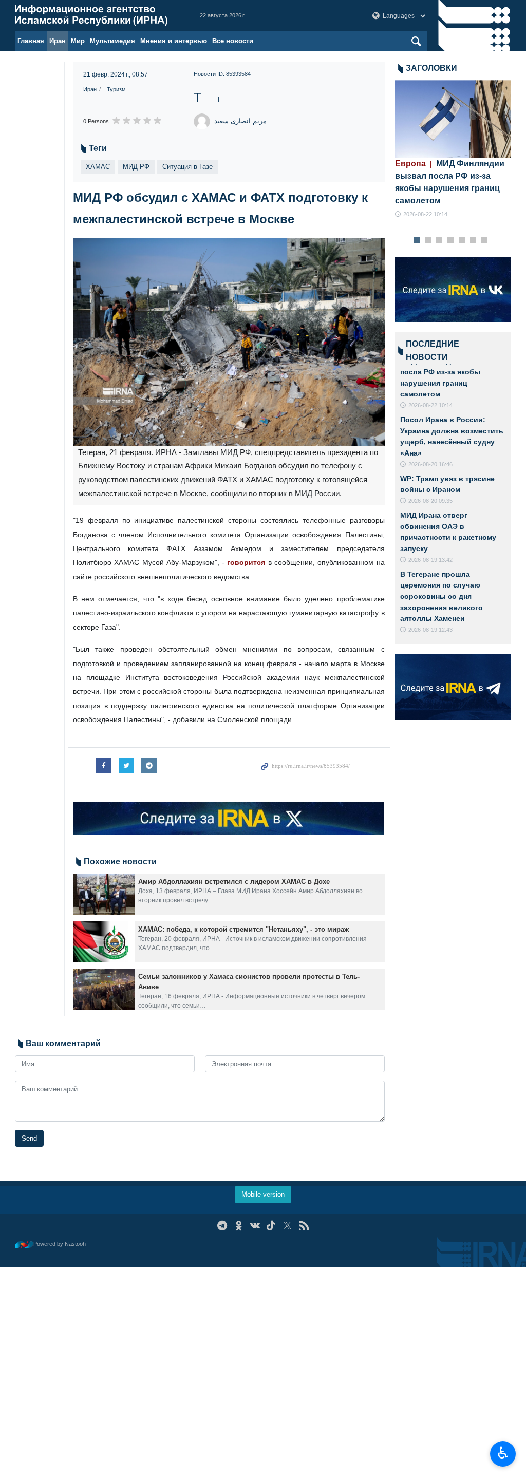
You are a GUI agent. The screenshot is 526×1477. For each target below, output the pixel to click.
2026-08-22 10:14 (425, 214)
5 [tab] (461, 240)
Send (29, 1138)
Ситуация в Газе (187, 167)
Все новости (232, 41)
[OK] (239, 1225)
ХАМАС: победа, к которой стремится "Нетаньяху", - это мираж (243, 929)
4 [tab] (450, 240)
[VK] (255, 1225)
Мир (78, 41)
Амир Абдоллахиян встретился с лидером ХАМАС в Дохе (234, 881)
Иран (57, 41)
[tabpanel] (453, 149)
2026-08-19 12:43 (430, 630)
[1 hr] (453, 119)
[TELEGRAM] (222, 1225)
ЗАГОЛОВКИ (431, 68)
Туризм (116, 89)
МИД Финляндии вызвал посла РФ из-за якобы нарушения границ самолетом (449, 182)
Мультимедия (112, 41)
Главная (30, 41)
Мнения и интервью (173, 41)
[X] (287, 1225)
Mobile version (263, 1194)
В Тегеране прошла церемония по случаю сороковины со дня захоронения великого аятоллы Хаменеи (441, 596)
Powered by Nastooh (59, 1244)
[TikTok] (271, 1225)
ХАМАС (98, 167)
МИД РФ (136, 167)
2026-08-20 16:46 (430, 464)
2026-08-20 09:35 (430, 501)
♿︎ (503, 1453)
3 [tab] (439, 240)
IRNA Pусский (97, 15)
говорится (246, 562)
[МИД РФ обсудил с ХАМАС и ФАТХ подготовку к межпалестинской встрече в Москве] (229, 342)
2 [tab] (427, 240)
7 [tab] (484, 240)
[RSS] (304, 1225)
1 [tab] (416, 240)
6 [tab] (473, 240)
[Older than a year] (104, 894)
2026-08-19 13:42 (430, 560)
